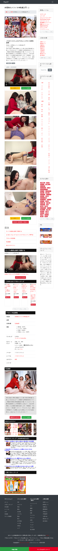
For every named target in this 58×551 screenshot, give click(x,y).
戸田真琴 (42, 50)
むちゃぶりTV (43, 27)
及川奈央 (42, 55)
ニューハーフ (49, 131)
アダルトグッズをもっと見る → (20, 309)
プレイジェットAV (24, 542)
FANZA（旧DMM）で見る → (20, 222)
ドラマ (49, 140)
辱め (42, 110)
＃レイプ (42, 184)
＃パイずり (43, 186)
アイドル (42, 122)
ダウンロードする (20, 277)
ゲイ (42, 134)
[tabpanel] (4, 429)
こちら (21, 349)
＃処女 (47, 201)
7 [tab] (21, 436)
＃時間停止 (43, 182)
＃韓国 (47, 213)
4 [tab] (15, 436)
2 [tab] (11, 436)
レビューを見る (26, 88)
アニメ (49, 162)
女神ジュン (43, 41)
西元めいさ (43, 53)
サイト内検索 (8, 516)
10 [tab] (28, 436)
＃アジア (46, 214)
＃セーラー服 (43, 199)
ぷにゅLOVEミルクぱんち (24, 291)
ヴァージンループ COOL (16, 291)
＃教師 (46, 206)
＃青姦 (47, 196)
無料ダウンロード (15, 417)
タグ (6, 511)
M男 (16, 359)
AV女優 (6, 506)
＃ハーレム (49, 194)
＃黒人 (42, 216)
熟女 (42, 105)
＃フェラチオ (43, 187)
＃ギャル (42, 196)
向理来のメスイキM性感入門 (22, 316)
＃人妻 (48, 187)
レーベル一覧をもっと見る (47, 31)
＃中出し (42, 192)
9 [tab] (26, 436)
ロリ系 (49, 93)
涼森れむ (42, 45)
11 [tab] (30, 436)
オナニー (49, 147)
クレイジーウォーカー (45, 17)
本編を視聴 (14, 549)
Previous (3, 429)
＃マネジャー (48, 191)
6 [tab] (19, 436)
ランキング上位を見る (20, 338)
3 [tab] (13, 436)
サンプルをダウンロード (43, 549)
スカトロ (42, 95)
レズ (49, 108)
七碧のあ (42, 52)
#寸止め (13, 63)
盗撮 (42, 115)
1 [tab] (9, 436)
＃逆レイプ (43, 209)
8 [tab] (23, 436)
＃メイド (49, 208)
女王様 (42, 140)
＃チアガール (43, 208)
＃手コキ (42, 211)
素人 (42, 129)
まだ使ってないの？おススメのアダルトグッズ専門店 (19, 234)
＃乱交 (48, 182)
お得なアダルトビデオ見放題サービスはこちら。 (17, 274)
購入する (8, 297)
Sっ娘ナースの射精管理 (7, 291)
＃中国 (42, 214)
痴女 (49, 113)
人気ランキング (9, 504)
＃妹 (47, 204)
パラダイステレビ (19, 356)
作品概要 (8, 241)
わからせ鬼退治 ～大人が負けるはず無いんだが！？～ (33, 297)
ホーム (6, 502)
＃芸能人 (48, 202)
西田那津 (42, 46)
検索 (50, 70)
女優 (49, 103)
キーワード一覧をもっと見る (47, 218)
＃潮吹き (47, 192)
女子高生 (19, 521)
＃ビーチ (42, 201)
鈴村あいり (43, 43)
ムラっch (42, 15)
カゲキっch (43, 14)
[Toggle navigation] (52, 2)
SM (42, 82)
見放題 (6, 514)
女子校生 (49, 85)
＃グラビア (43, 204)
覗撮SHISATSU (44, 26)
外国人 (49, 155)
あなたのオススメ (10, 245)
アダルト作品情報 (10, 238)
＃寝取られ (48, 184)
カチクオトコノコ (44, 20)
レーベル (7, 509)
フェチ (42, 88)
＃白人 (46, 216)
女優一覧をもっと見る (46, 57)
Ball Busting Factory (45, 19)
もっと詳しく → (15, 88)
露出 (49, 98)
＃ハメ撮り (43, 202)
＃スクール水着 (43, 197)
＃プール (49, 199)
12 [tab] (32, 436)
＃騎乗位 (48, 209)
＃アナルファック (44, 189)
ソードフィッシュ (44, 29)
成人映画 (49, 169)
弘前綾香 (17, 323)
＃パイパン (43, 194)
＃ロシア (42, 213)
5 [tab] (17, 436)
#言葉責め (8, 63)
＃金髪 (47, 211)
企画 (42, 145)
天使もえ (42, 48)
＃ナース (42, 191)
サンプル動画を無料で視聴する (14, 231)
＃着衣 (42, 206)
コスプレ (49, 121)
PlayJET (6, 2)
